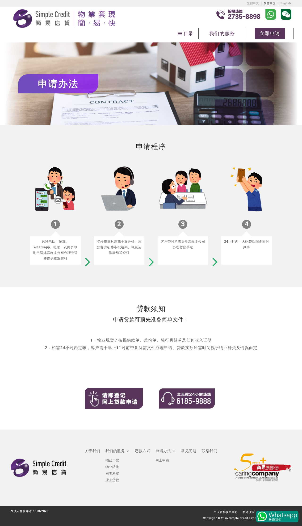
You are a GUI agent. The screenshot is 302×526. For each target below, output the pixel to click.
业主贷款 (112, 480)
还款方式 (142, 451)
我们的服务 (222, 33)
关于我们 (92, 451)
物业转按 (112, 467)
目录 (188, 33)
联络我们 (209, 451)
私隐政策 (248, 512)
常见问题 (189, 451)
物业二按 (112, 460)
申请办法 (163, 451)
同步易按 (112, 473)
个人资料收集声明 (225, 512)
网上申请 (162, 460)
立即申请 (270, 33)
